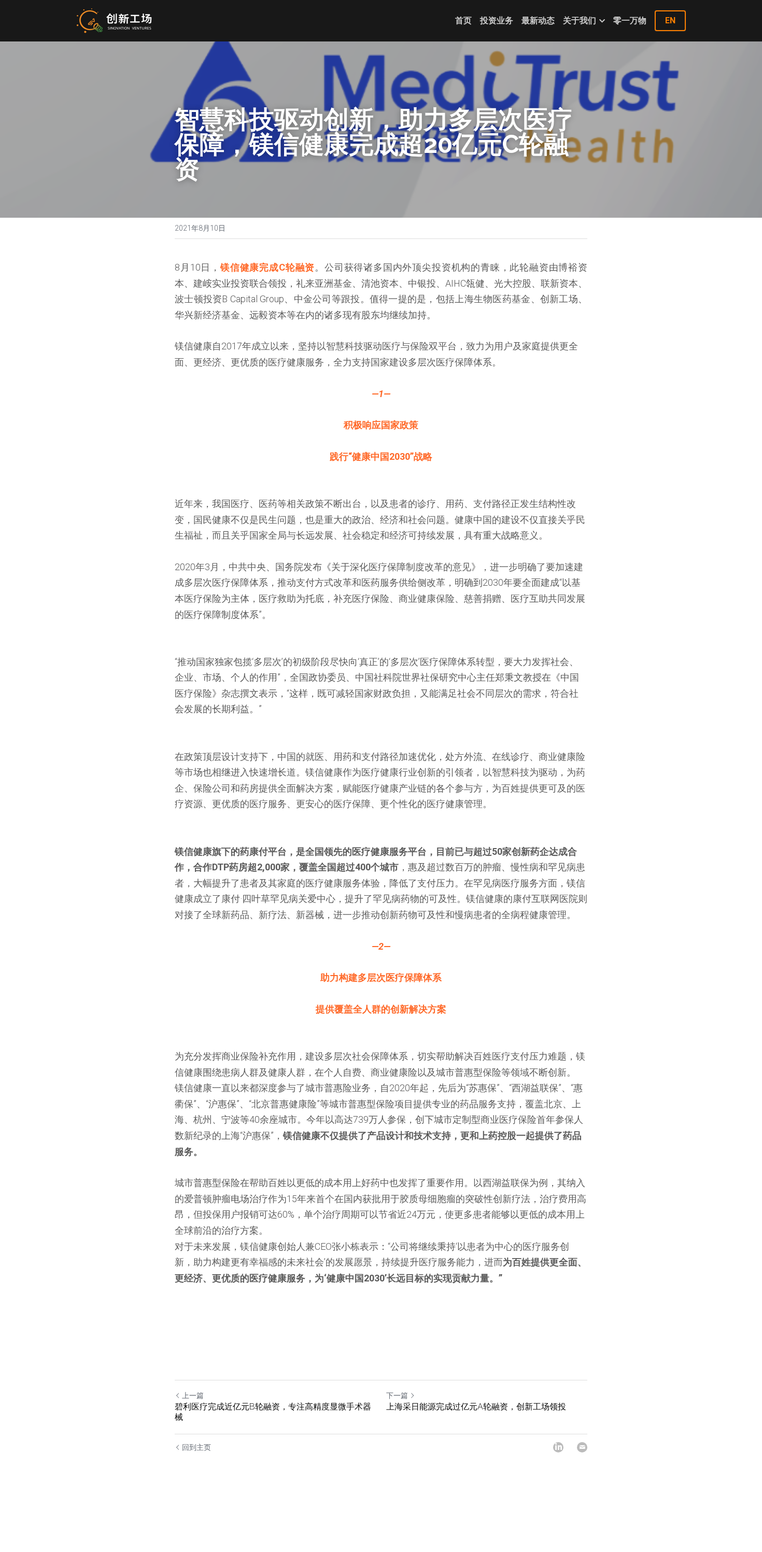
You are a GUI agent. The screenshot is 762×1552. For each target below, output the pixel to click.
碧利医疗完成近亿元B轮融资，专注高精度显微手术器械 (273, 1412)
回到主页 (196, 1447)
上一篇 (193, 1395)
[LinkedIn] (558, 1447)
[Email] (582, 1447)
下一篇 (397, 1395)
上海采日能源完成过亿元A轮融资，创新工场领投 (476, 1407)
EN (670, 20)
